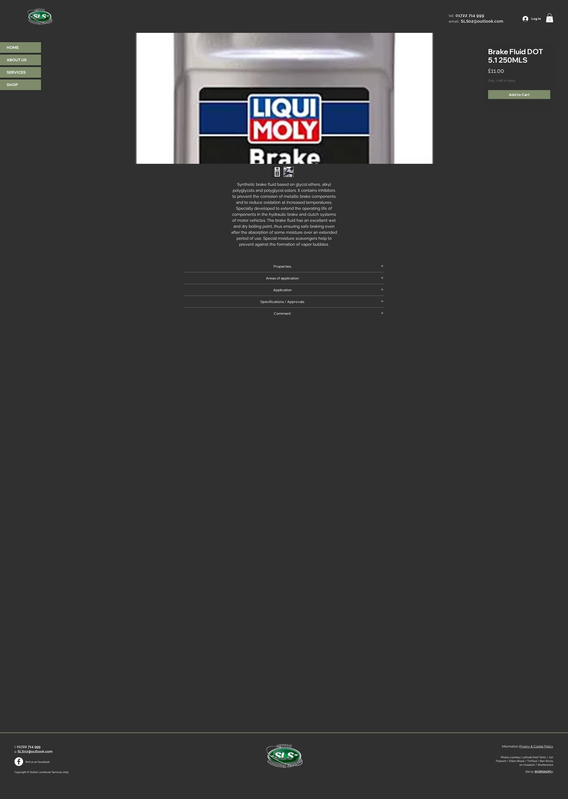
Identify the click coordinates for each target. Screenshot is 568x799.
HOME (13, 47)
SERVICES (16, 72)
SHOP (12, 84)
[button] (549, 17)
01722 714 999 (470, 15)
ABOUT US (17, 59)
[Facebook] (18, 761)
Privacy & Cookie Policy (536, 746)
